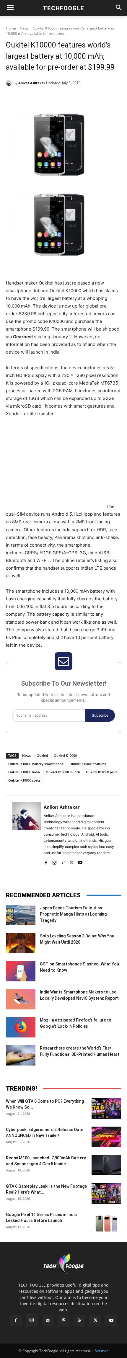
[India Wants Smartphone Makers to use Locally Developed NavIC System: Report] (20, 999)
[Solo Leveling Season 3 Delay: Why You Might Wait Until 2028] (20, 943)
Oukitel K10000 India (24, 772)
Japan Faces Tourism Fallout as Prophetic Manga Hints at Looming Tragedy (73, 914)
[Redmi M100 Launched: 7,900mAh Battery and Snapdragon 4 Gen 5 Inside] (106, 1165)
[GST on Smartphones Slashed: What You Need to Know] (20, 971)
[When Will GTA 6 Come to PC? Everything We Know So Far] (106, 1108)
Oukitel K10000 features (87, 763)
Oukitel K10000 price (102, 772)
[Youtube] (80, 861)
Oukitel (42, 755)
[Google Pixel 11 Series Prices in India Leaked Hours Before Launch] (106, 1222)
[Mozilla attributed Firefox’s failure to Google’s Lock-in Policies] (20, 1027)
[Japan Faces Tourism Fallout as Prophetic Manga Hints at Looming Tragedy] (20, 915)
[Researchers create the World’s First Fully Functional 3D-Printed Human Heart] (20, 1055)
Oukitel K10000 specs (24, 780)
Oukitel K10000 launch (63, 772)
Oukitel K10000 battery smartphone (36, 763)
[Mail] (47, 1320)
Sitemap (101, 1350)
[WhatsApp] (71, 98)
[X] (44, 98)
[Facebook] (30, 98)
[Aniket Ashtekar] (10, 83)
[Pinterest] (58, 98)
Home (11, 28)
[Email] (85, 98)
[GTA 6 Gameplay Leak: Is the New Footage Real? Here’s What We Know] (106, 1193)
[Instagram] (54, 861)
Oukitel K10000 (65, 755)
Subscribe (100, 715)
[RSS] (79, 1320)
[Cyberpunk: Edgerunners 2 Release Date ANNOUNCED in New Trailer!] (106, 1137)
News (24, 28)
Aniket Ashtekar (31, 83)
